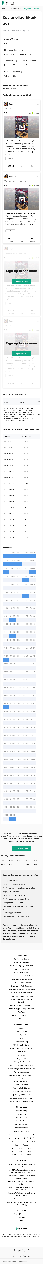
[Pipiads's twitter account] (19, 1250)
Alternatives (21, 1052)
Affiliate (21, 1019)
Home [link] (3, 9)
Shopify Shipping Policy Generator (21, 1009)
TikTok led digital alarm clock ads (16, 916)
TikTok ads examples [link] (15, 9)
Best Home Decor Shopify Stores (21, 1101)
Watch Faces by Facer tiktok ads (13, 864)
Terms (20, 1256)
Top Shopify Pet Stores (21, 1088)
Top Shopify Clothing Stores (22, 1095)
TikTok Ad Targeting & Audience (21, 966)
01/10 (29, 1151)
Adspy (21, 1028)
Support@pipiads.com (21, 1214)
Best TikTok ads (21, 1121)
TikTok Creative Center (21, 1045)
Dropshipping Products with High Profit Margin (21, 1076)
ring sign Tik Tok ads (11, 891)
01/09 (14, 1155)
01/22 (29, 1148)
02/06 (22, 1148)
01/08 (22, 1155)
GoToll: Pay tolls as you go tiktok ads (30, 860)
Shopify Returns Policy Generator (21, 1005)
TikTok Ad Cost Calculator (21, 982)
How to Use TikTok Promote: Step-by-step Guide (21, 1182)
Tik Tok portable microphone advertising (19, 888)
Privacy (13, 1256)
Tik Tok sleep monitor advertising (16, 899)
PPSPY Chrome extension (21, 1015)
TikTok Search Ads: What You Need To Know (21, 1165)
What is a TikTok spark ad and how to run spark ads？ (21, 1194)
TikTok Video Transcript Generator (21, 1048)
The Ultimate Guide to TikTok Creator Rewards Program (21, 1177)
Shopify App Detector (21, 972)
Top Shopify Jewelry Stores (21, 1091)
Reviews (21, 1055)
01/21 (14, 1151)
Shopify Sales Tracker (21, 959)
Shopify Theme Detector (21, 969)
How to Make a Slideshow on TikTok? (21, 1199)
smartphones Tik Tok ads (13, 902)
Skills (22, 1038)
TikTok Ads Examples (21, 1111)
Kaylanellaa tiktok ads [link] (32, 9)
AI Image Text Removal (21, 1062)
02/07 (14, 1148)
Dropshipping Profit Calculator (21, 986)
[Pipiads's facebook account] (14, 1250)
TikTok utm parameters (21, 962)
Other (33, 1141)
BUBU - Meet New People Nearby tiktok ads (21, 860)
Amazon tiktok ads (5, 864)
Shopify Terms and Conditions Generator (21, 1000)
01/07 (29, 1155)
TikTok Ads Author (21, 1124)
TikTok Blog (21, 1114)
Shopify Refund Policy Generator (21, 996)
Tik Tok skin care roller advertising (16, 895)
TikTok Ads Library (21, 1041)
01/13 (22, 1151)
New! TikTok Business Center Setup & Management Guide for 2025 (21, 1171)
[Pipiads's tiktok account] (23, 1250)
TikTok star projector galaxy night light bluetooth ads (18, 907)
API (21, 1220)
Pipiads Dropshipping (21, 1072)
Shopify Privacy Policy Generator (21, 993)
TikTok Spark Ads (21, 1035)
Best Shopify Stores (21, 1084)
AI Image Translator (21, 1058)
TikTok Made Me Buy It (21, 1081)
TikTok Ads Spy (21, 1031)
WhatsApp (21, 1217)
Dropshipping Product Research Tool (21, 1068)
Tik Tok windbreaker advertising (15, 884)
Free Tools (21, 1012)
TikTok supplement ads (12, 912)
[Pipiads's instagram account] (28, 1250)
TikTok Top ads (21, 1117)
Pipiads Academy (21, 1127)
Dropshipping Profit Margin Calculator (21, 989)
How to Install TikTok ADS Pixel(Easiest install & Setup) (21, 1203)
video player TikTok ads (12, 880)
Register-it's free (21, 281)
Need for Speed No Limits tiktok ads (5, 860)
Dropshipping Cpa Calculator (21, 979)
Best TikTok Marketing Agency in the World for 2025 (21, 1188)
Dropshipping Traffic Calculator (21, 976)
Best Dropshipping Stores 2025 (21, 1065)
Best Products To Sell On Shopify (21, 1098)
